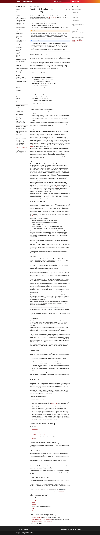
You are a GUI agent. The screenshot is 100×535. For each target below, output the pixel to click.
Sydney (31, 146)
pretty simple (61, 491)
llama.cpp (45, 361)
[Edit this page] (69, 9)
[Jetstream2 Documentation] (18, 1)
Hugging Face (54, 403)
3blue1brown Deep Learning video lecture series (42, 519)
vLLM (33, 508)
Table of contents (75, 6)
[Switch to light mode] (55, 1)
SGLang (33, 510)
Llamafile (34, 504)
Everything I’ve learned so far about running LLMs (42, 521)
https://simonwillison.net (37, 517)
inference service (52, 17)
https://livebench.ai (36, 432)
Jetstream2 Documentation (21, 6)
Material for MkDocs (22, 533)
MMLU (33, 438)
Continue (58, 186)
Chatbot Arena (35, 429)
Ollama (33, 502)
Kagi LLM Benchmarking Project (38, 434)
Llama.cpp (34, 500)
